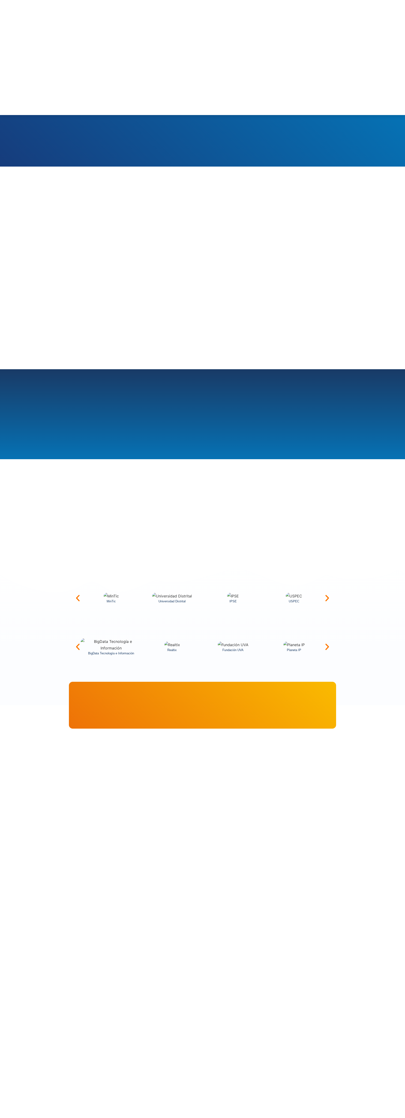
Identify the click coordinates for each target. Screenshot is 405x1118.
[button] (78, 598)
